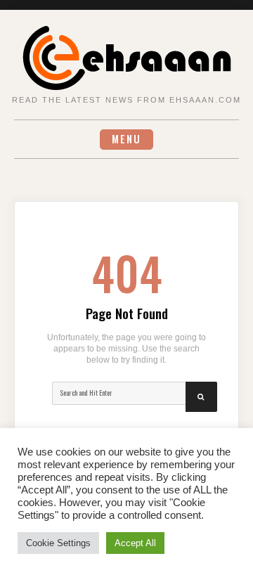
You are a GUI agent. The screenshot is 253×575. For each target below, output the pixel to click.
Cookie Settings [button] (58, 543)
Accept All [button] (135, 543)
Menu (126, 138)
